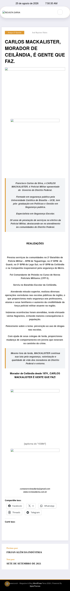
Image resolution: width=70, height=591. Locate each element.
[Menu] (51, 12)
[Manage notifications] (7, 583)
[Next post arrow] (62, 564)
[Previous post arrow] (62, 551)
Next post (10, 559)
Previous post (12, 548)
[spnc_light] (67, 12)
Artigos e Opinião (14, 33)
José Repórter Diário (39, 33)
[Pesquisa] (60, 12)
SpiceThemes (35, 586)
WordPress (37, 583)
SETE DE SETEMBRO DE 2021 (24, 563)
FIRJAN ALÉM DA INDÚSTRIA (24, 552)
